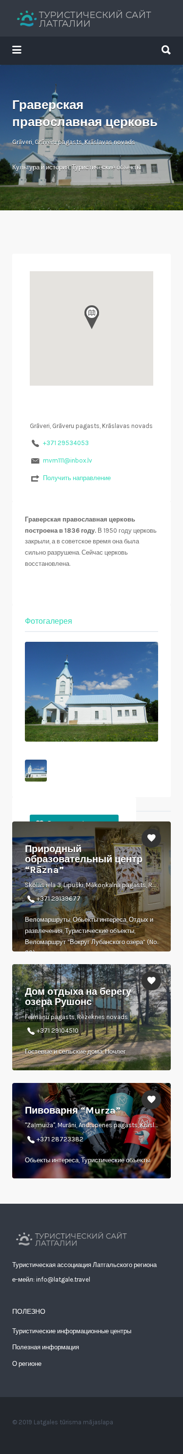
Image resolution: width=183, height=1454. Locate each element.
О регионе (26, 1363)
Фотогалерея (48, 621)
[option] (91, 692)
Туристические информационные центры (71, 1331)
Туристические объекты (106, 167)
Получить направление (77, 478)
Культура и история (40, 167)
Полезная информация (45, 1347)
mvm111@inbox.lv (67, 460)
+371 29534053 (66, 443)
